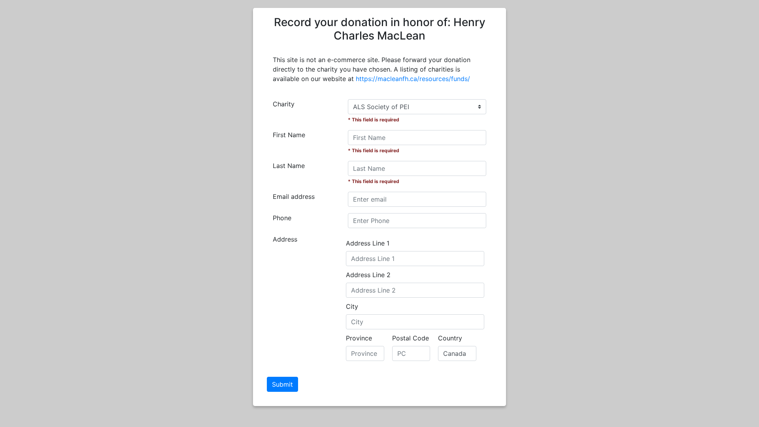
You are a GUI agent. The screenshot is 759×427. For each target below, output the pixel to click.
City (352, 306)
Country (450, 338)
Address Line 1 (367, 243)
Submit (282, 384)
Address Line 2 (368, 275)
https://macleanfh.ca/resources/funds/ (413, 79)
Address (285, 239)
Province (359, 338)
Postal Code (410, 338)
